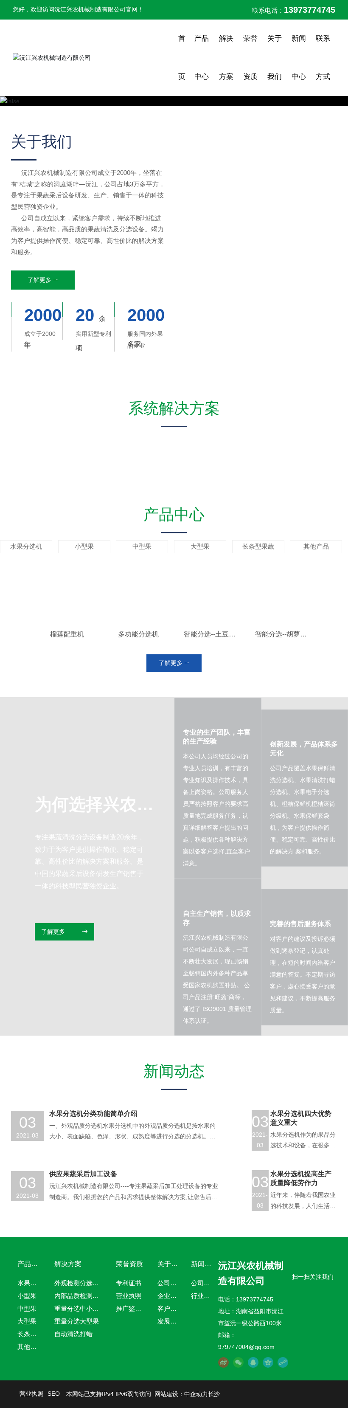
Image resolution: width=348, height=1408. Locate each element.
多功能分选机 (138, 634)
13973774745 (254, 1299)
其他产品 (316, 546)
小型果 (84, 546)
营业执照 (31, 1393)
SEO (54, 1393)
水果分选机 (26, 546)
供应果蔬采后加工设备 (83, 1173)
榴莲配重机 (67, 634)
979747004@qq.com (246, 1346)
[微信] (238, 1362)
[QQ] (253, 1362)
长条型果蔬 (258, 546)
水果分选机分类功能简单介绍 (93, 1113)
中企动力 (196, 1394)
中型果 (142, 546)
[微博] (223, 1362)
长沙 (214, 1394)
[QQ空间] (268, 1362)
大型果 (200, 546)
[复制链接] (283, 1362)
